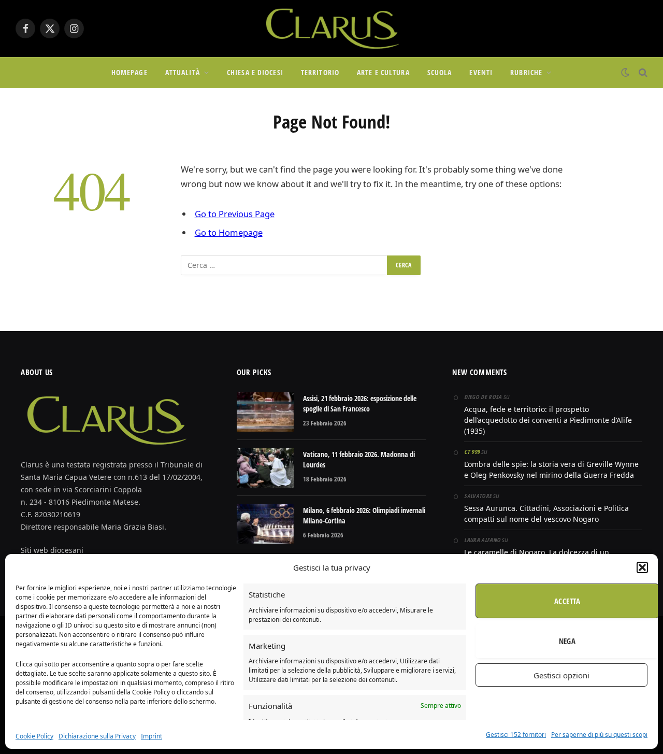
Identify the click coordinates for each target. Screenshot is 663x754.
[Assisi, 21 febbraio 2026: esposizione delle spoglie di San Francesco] (265, 412)
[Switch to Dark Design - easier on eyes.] (625, 72)
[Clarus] (331, 28)
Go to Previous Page (235, 214)
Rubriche (526, 72)
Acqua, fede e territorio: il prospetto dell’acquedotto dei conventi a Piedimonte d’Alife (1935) (548, 420)
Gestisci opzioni (561, 675)
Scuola (439, 72)
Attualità (182, 72)
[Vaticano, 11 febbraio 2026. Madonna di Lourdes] (265, 468)
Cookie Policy (34, 736)
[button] (642, 567)
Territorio (320, 72)
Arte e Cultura (383, 72)
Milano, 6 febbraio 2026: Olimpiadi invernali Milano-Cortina (364, 515)
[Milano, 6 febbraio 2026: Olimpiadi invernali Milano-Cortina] (265, 524)
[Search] (642, 72)
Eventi (481, 72)
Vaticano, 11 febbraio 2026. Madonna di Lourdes (359, 459)
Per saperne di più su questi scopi (599, 734)
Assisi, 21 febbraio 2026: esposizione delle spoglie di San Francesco (359, 403)
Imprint (151, 736)
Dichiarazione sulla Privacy (97, 736)
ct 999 (472, 452)
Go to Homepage (229, 232)
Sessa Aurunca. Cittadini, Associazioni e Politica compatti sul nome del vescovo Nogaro (546, 513)
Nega (567, 641)
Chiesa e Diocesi (255, 72)
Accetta (567, 601)
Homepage (129, 72)
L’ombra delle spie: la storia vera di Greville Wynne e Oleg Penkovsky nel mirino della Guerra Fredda (551, 469)
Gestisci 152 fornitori (516, 734)
